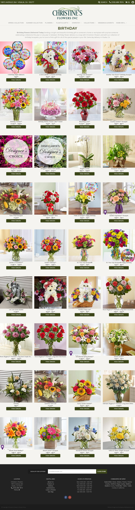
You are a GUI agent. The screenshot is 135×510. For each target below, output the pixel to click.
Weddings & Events (106, 23)
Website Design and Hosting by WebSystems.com (121, 507)
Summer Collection (34, 23)
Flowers (48, 23)
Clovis (114, 482)
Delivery (50, 486)
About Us (51, 482)
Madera (128, 484)
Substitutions (50, 488)
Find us (16, 490)
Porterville (118, 486)
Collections (89, 23)
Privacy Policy (22, 507)
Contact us (50, 484)
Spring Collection (16, 23)
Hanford (113, 484)
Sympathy (76, 23)
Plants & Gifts (62, 23)
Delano (119, 482)
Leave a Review (51, 490)
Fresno (124, 482)
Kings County (121, 484)
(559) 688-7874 (117, 2)
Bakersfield (107, 482)
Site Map (50, 492)
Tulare (125, 486)
